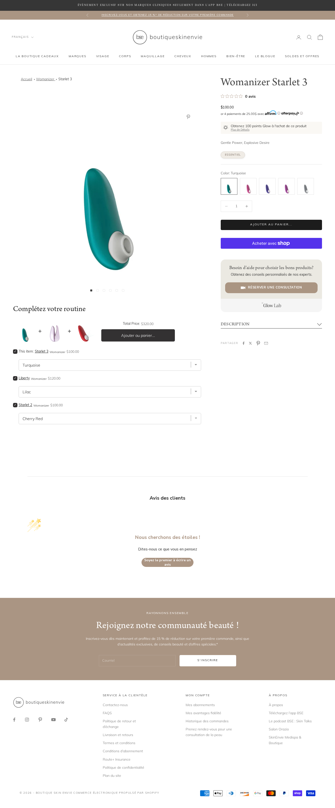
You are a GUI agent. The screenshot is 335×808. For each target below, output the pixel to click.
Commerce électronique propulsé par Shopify (116, 793)
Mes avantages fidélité (203, 713)
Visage (102, 56)
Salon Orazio (279, 729)
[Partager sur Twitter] (250, 343)
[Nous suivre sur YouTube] (53, 719)
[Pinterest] (189, 117)
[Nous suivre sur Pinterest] (40, 720)
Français (20, 37)
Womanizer (45, 79)
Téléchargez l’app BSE (286, 713)
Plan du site (112, 775)
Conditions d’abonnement (123, 751)
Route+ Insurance (116, 759)
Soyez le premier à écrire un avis (167, 562)
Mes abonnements (200, 705)
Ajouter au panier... (271, 224)
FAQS (107, 713)
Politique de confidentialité (123, 767)
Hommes (209, 56)
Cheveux (182, 56)
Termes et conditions (119, 743)
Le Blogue (265, 56)
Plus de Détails (240, 130)
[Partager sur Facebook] (243, 343)
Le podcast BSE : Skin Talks (290, 721)
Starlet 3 (65, 79)
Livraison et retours (118, 735)
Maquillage (153, 56)
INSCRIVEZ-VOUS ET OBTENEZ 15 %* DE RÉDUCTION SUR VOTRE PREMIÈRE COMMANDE (168, 15)
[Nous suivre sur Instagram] (27, 719)
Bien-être (235, 56)
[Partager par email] (266, 343)
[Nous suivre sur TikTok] (66, 719)
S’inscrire (207, 660)
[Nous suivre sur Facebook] (14, 719)
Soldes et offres (302, 56)
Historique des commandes (207, 721)
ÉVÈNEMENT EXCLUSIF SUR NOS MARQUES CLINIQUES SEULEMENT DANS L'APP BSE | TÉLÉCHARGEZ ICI (168, 5)
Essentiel (233, 155)
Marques (77, 56)
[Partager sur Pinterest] (258, 343)
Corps (125, 56)
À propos (276, 705)
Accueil (26, 79)
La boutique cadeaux (37, 56)
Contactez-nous (115, 705)
